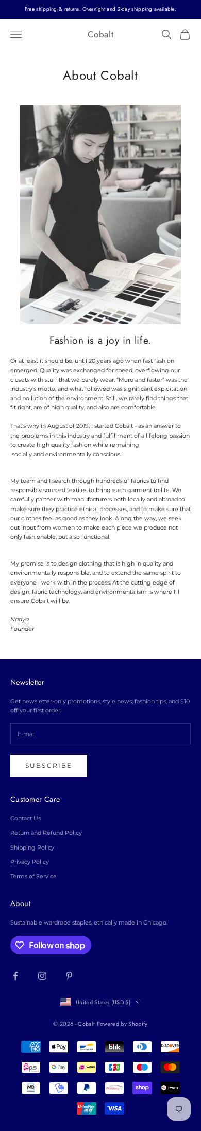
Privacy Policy (29, 861)
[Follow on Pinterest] (69, 976)
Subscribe (48, 765)
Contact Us (25, 818)
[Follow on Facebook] (15, 976)
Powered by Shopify (122, 1024)
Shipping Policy (32, 847)
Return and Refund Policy (46, 832)
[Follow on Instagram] (42, 976)
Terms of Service (33, 876)
